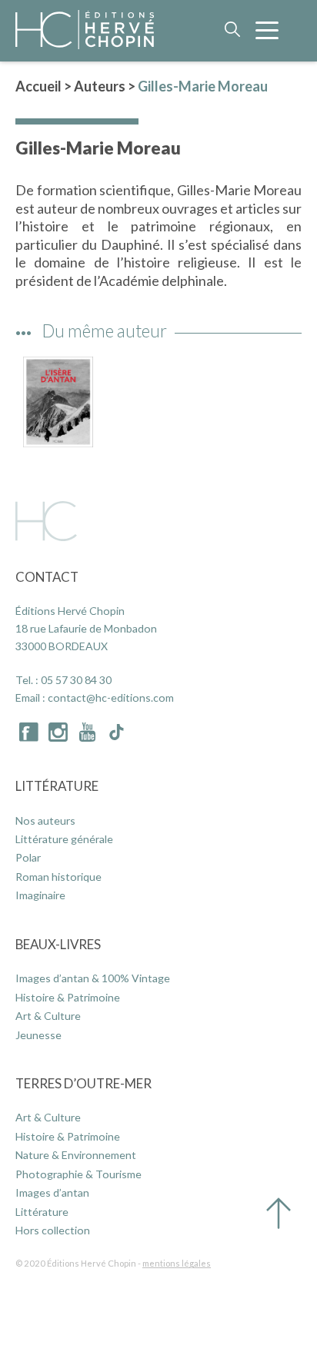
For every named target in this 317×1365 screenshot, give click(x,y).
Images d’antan (52, 1192)
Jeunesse (38, 1034)
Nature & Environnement (75, 1154)
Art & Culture (48, 1015)
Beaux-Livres (58, 944)
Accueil (38, 86)
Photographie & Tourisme (78, 1174)
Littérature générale (64, 838)
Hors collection (52, 1230)
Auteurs (99, 86)
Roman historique (58, 876)
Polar (28, 857)
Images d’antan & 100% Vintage (92, 978)
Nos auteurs (45, 820)
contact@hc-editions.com (111, 697)
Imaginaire (40, 895)
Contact (46, 577)
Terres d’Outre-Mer (83, 1083)
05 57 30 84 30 (76, 679)
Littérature (56, 786)
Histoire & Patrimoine (67, 997)
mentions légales (176, 1263)
